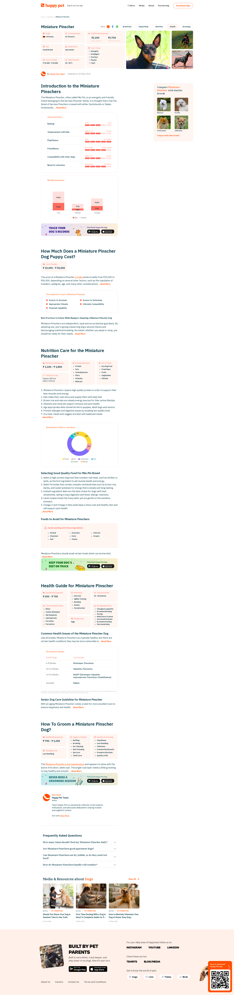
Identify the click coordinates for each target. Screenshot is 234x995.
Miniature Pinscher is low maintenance (64, 764)
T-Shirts (131, 5)
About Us (45, 982)
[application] (79, 201)
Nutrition (159, 27)
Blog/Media (152, 961)
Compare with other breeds (168, 135)
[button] (75, 218)
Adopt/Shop (143, 27)
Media (142, 5)
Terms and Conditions (95, 982)
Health (172, 27)
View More (64, 815)
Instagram (134, 947)
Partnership (163, 5)
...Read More (60, 107)
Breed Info (127, 27)
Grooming (186, 27)
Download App (183, 5)
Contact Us (73, 982)
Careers (59, 982)
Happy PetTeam (57, 74)
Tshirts (132, 961)
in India (78, 277)
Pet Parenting (57, 911)
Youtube (154, 947)
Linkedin (173, 947)
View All (132, 879)
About (151, 5)
